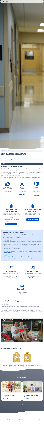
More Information (32, 160)
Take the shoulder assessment (11, 223)
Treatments (7, 192)
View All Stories (22, 404)
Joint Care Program (9, 303)
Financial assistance (34, 254)
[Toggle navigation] (41, 1)
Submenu (4, 163)
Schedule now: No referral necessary (11, 160)
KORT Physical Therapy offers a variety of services (14, 249)
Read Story (5, 398)
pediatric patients (35, 420)
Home (3, 150)
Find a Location (36, 195)
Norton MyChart (11, 256)
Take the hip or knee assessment (33, 219)
